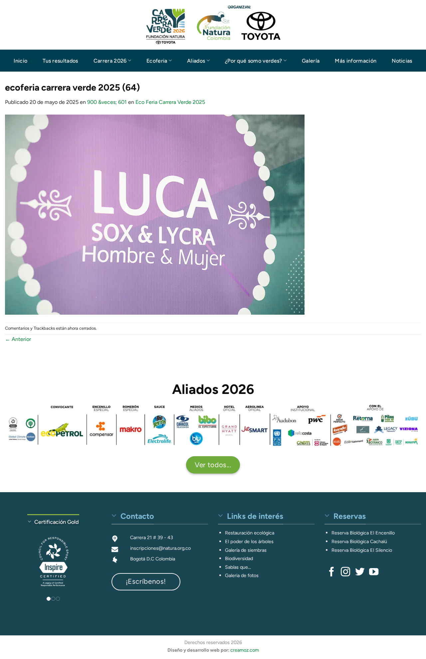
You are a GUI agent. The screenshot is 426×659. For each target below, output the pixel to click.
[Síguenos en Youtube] (373, 572)
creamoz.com (244, 650)
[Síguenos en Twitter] (359, 572)
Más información (355, 61)
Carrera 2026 (110, 61)
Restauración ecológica (249, 533)
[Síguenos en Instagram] (345, 572)
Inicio (20, 61)
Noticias (402, 61)
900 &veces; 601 (107, 102)
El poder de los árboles (249, 541)
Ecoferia (156, 61)
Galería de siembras (246, 550)
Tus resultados (60, 61)
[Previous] (15, 556)
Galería (311, 61)
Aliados (196, 61)
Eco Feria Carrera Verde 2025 (170, 102)
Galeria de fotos (242, 575)
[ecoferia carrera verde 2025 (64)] (155, 214)
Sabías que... (238, 567)
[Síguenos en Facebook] (331, 572)
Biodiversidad (239, 558)
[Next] (91, 556)
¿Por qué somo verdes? (253, 61)
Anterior (18, 339)
